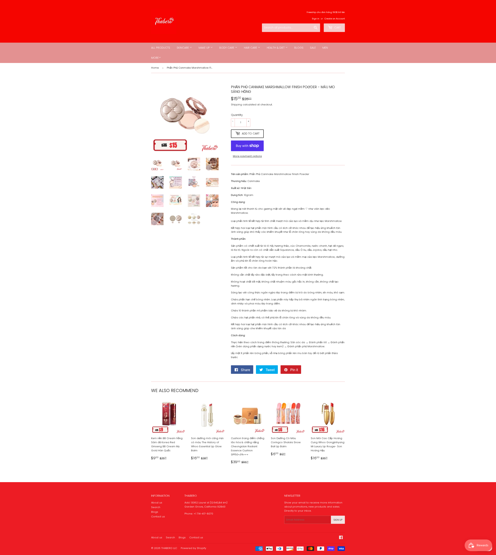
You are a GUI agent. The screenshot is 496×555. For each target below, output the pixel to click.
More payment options (247, 156)
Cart (337, 27)
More (155, 58)
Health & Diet (276, 48)
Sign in (315, 18)
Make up (204, 48)
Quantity (237, 115)
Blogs (298, 48)
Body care (227, 48)
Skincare (183, 48)
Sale (313, 48)
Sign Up (337, 519)
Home (155, 68)
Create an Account (334, 18)
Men (325, 48)
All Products (160, 48)
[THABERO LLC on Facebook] (341, 538)
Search (155, 507)
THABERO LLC (169, 548)
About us (156, 502)
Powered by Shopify (193, 548)
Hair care (251, 48)
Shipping (236, 104)
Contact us (158, 516)
